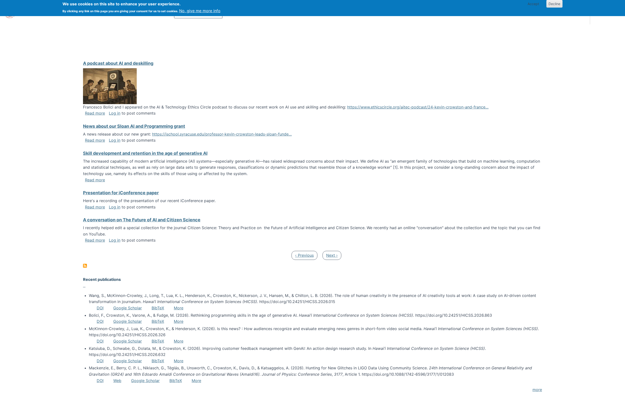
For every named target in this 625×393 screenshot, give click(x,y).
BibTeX (158, 307)
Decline (554, 4)
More (178, 307)
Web (117, 380)
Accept (533, 4)
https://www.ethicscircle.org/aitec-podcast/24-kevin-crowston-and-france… (418, 107)
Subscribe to (85, 266)
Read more (95, 113)
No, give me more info (199, 10)
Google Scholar (127, 307)
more (537, 389)
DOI (100, 307)
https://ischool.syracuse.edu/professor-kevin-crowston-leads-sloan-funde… (222, 134)
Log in (114, 113)
